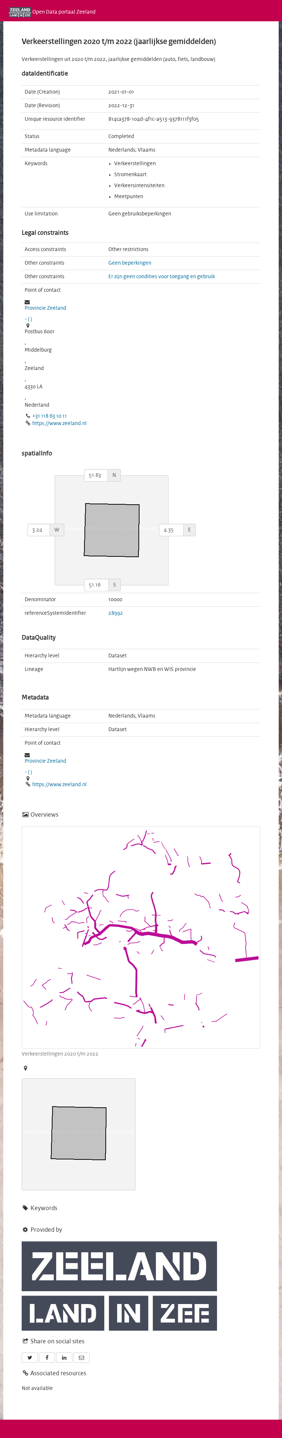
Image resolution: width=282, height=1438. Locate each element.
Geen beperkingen (129, 263)
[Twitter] (30, 1357)
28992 (115, 613)
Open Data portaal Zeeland (63, 12)
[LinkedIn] (64, 1357)
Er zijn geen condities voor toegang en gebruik (161, 276)
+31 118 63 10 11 (49, 416)
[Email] (81, 1357)
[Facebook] (47, 1357)
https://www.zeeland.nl (59, 423)
